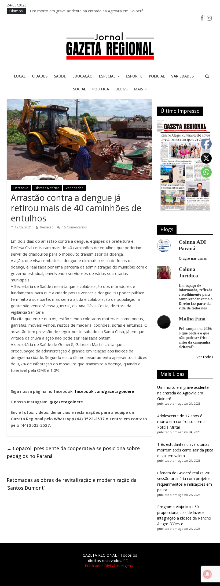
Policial (157, 76)
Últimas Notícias (47, 188)
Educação (82, 76)
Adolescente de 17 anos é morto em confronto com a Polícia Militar (181, 421)
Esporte (134, 76)
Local (19, 76)
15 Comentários (74, 227)
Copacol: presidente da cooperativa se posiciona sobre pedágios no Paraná (73, 452)
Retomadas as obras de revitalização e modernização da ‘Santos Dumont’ (72, 484)
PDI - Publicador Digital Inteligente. (110, 563)
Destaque (20, 188)
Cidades (39, 76)
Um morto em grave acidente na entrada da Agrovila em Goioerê (87, 12)
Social (79, 88)
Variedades (182, 76)
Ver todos (204, 356)
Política (100, 88)
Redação (47, 227)
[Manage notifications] (207, 574)
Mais (138, 88)
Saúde (60, 76)
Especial (107, 76)
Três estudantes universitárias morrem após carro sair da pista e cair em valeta (185, 450)
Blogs (121, 88)
